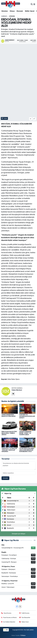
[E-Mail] (13, 393)
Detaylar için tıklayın (18, 534)
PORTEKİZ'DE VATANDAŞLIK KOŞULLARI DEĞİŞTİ (27, 416)
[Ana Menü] (34, 4)
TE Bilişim (23, 635)
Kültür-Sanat (29, 11)
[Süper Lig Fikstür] (34, 540)
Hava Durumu (7, 613)
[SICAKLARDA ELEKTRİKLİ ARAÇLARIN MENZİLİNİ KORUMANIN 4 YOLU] (27, 442)
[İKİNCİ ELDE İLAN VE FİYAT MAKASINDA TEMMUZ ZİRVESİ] (10, 425)
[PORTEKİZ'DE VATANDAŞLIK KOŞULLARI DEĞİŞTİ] (27, 409)
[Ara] (32, 4)
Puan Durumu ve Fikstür (10, 617)
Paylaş (5, 118)
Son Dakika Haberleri (9, 622)
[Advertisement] (18, 63)
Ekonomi (20, 11)
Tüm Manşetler (25, 617)
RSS (7, 629)
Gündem (4, 11)
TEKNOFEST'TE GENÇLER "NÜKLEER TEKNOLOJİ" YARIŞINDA (9, 450)
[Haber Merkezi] (6, 391)
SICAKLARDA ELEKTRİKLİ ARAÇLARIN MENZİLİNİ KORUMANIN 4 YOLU (26, 450)
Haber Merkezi (17, 390)
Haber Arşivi (25, 622)
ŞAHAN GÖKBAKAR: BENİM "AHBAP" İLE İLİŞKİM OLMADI (25, 433)
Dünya (12, 11)
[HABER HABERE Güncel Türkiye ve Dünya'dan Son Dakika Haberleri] (10, 4)
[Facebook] (16, 606)
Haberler (4, 16)
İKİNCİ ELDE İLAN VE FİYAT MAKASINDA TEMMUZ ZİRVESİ (9, 433)
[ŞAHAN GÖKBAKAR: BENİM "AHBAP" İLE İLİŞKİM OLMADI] (27, 425)
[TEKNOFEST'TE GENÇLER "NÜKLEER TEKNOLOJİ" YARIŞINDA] (10, 442)
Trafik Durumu (25, 613)
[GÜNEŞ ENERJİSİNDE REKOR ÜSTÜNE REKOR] (10, 409)
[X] (20, 606)
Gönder (5, 478)
